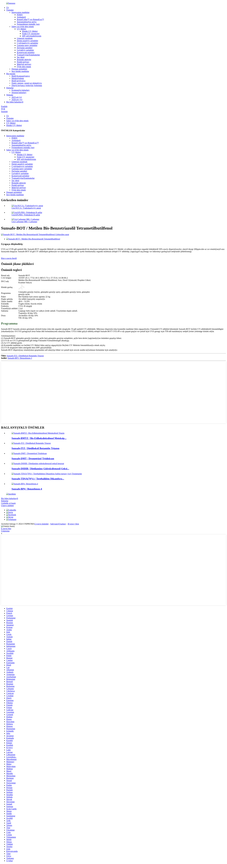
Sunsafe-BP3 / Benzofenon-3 (20, 358)
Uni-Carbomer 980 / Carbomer (24, 222)
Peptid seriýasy (23, 62)
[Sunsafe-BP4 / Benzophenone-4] (25, 484)
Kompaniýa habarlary (21, 90)
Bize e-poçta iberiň (9, 258)
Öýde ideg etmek (24, 66)
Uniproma (5, 531)
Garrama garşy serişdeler (27, 45)
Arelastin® (21, 17)
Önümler (10, 10)
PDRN (20, 15)
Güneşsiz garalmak (25, 38)
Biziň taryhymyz (18, 81)
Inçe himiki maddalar (20, 71)
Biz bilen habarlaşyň (14, 102)
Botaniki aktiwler (24, 59)
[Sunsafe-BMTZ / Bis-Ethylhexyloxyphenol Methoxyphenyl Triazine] (38, 433)
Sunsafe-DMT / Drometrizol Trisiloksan (33, 458)
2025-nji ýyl (17, 97)
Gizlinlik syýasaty (8, 503)
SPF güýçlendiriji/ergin (31, 36)
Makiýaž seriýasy (24, 64)
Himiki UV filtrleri (30, 31)
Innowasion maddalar (20, 12)
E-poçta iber (6, 528)
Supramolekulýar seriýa (26, 22)
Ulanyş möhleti (7, 505)
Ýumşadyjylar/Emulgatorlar (28, 55)
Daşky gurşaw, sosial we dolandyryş (27, 83)
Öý (7, 8)
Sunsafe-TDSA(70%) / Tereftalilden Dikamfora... (38, 478)
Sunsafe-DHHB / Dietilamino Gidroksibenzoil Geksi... (40, 468)
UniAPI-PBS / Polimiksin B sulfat (26, 215)
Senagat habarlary (19, 92)
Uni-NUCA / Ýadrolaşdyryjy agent (26, 208)
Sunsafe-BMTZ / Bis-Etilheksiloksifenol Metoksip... (39, 438)
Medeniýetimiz (18, 78)
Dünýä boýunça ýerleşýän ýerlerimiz (27, 85)
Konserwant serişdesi (25, 52)
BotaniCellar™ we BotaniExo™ (30, 19)
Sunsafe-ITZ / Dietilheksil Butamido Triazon (25, 356)
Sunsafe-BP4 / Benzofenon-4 (27, 489)
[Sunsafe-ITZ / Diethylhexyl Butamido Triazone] (31, 443)
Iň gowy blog (73, 524)
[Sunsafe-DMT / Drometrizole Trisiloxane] (29, 453)
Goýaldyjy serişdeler (25, 50)
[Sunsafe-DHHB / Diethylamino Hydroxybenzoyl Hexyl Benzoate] (38, 463)
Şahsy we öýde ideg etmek (23, 26)
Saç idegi (20, 57)
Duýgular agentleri (24, 48)
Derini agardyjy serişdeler (27, 41)
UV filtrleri (21, 29)
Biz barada (10, 74)
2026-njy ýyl (17, 99)
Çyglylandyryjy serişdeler (27, 43)
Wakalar (9, 95)
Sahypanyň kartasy (58, 524)
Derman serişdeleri (19, 69)
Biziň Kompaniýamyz (21, 76)
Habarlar (10, 88)
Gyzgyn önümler (42, 524)
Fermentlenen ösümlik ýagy (28, 24)
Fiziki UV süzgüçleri (30, 33)
